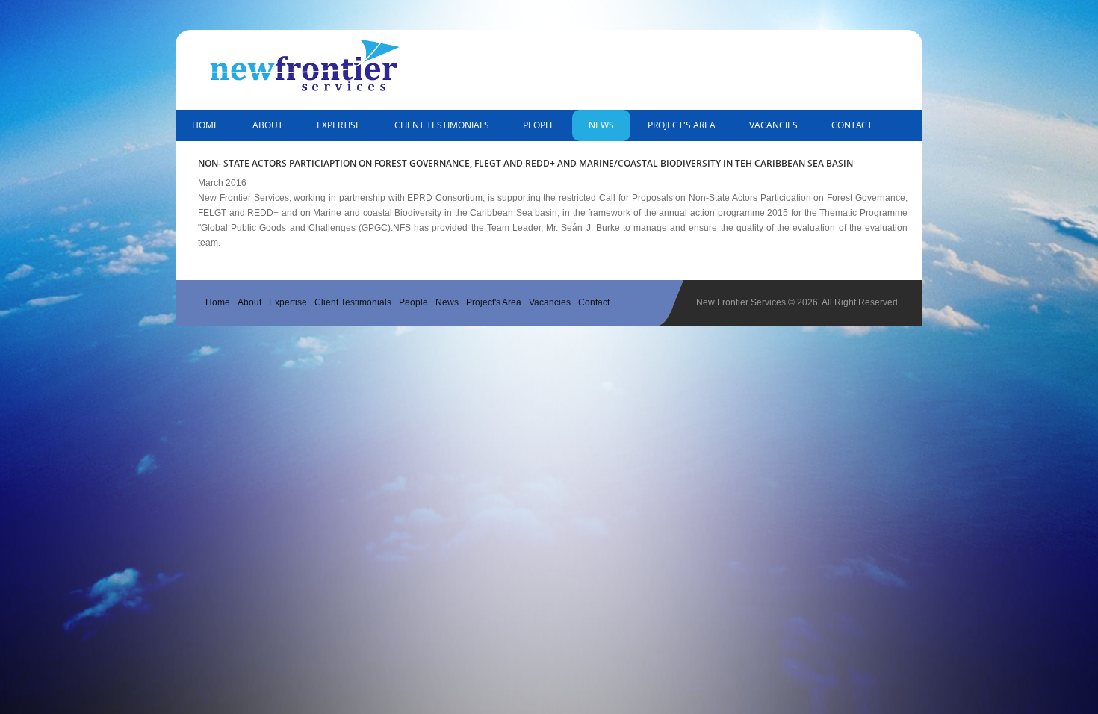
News (601, 125)
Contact (851, 125)
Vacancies (773, 125)
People (539, 125)
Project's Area (682, 125)
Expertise (339, 125)
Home (205, 125)
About (267, 125)
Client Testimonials (441, 125)
